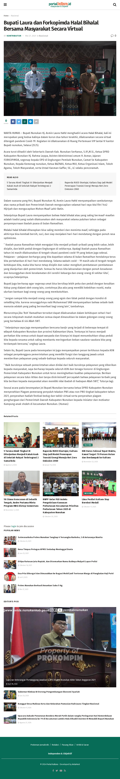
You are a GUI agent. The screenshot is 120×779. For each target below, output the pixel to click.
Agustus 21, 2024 (25, 723)
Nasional (15, 16)
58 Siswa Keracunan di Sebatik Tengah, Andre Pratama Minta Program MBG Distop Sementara (21, 502)
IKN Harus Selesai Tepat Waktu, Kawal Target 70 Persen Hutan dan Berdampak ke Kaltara (99, 454)
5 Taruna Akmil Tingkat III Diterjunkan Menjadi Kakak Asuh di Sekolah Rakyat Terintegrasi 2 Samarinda (29, 185)
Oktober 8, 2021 (25, 541)
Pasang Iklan (67, 745)
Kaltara (88, 445)
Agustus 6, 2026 (11, 465)
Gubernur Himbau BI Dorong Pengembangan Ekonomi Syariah (49, 692)
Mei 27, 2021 (30, 36)
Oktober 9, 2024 (25, 708)
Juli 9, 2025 (23, 577)
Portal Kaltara (52, 764)
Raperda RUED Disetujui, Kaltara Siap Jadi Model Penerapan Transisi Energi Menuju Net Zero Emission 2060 (88, 185)
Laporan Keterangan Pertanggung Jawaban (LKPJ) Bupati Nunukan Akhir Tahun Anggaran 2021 (51, 680)
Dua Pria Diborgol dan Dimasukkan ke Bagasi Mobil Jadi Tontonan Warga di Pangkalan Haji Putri (66, 573)
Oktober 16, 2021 (25, 565)
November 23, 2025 (90, 462)
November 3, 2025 (12, 510)
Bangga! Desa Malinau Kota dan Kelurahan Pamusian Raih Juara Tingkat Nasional (58, 704)
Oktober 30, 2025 (51, 517)
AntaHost (76, 764)
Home (6, 16)
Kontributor (14, 36)
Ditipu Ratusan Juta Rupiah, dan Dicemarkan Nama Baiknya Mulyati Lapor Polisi (57, 561)
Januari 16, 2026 (50, 465)
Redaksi (55, 745)
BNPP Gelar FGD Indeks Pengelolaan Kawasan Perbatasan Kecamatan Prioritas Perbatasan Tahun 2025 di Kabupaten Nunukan (60, 506)
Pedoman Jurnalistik (39, 745)
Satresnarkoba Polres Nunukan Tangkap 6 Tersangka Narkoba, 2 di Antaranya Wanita (60, 537)
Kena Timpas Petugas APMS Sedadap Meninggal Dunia (45, 549)
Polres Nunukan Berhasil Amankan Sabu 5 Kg (40, 585)
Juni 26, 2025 (24, 696)
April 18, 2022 (13, 684)
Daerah (9, 493)
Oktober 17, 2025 (89, 507)
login (13, 526)
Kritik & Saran (82, 745)
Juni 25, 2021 (24, 553)
